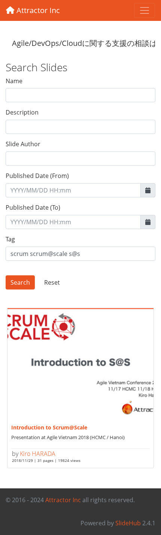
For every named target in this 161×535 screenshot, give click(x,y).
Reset (52, 282)
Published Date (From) (37, 176)
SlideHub (128, 523)
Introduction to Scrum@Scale (49, 427)
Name (14, 81)
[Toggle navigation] (144, 10)
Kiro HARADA (37, 454)
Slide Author (23, 144)
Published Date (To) (33, 207)
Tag (10, 239)
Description (22, 112)
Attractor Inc (37, 10)
